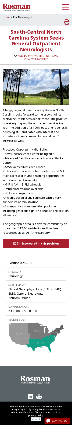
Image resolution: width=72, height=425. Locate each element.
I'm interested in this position (37, 244)
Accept (36, 419)
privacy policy (35, 415)
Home (6, 17)
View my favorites (36, 59)
